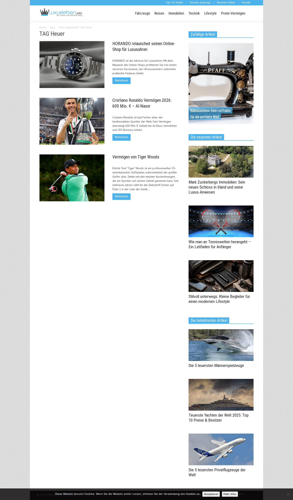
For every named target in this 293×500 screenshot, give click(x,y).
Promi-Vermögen (233, 13)
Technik (194, 13)
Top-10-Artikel (174, 2)
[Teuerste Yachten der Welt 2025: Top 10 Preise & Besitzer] (221, 394)
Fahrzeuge (142, 13)
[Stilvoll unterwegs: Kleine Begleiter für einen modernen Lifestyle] (221, 276)
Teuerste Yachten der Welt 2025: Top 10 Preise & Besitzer (219, 418)
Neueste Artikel (226, 2)
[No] (288, 494)
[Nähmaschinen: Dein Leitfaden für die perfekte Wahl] (221, 83)
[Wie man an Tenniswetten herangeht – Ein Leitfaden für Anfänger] (221, 221)
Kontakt (246, 2)
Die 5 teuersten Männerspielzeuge (216, 365)
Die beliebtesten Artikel (209, 320)
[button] (250, 13)
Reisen (159, 13)
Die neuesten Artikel (206, 137)
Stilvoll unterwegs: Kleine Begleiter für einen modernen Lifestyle (219, 299)
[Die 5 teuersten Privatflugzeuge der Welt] (221, 449)
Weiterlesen (121, 80)
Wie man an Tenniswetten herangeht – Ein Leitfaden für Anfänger (220, 244)
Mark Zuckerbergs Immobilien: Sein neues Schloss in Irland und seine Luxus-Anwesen (217, 187)
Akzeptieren (211, 494)
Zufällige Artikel (203, 34)
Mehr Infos (229, 494)
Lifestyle (210, 13)
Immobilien (176, 13)
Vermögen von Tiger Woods (135, 156)
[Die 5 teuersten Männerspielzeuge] (221, 345)
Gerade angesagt (200, 2)
